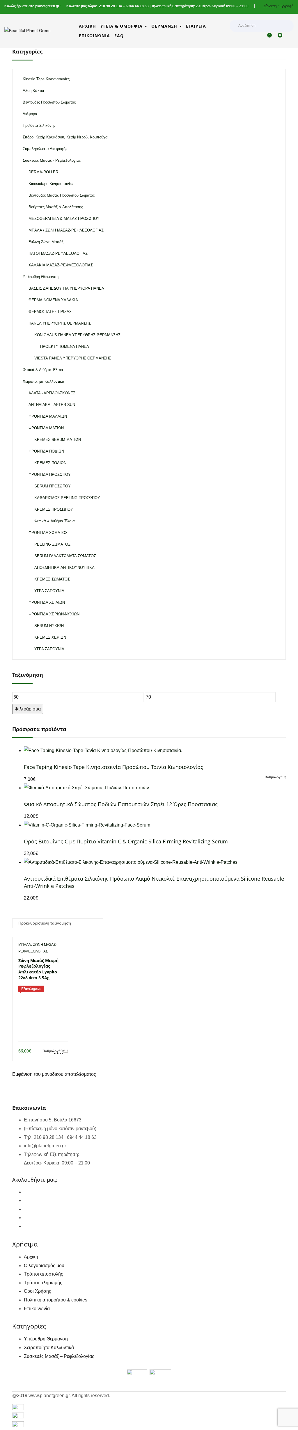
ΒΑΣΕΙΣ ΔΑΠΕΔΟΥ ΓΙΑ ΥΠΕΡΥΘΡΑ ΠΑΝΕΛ (66, 288)
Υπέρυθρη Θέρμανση (40, 277)
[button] (278, 38)
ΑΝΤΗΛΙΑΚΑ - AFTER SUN (52, 405)
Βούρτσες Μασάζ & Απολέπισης (56, 207)
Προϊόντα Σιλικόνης (39, 125)
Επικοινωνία (94, 35)
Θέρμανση (165, 26)
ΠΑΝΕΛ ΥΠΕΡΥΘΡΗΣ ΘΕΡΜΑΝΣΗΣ (60, 323)
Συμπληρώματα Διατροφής (45, 149)
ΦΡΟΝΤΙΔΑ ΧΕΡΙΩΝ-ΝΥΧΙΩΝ (54, 614)
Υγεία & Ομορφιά (122, 26)
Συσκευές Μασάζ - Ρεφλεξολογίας (52, 160)
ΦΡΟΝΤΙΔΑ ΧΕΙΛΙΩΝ (47, 602)
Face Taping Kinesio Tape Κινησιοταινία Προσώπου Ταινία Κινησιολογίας (113, 766)
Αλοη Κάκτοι (33, 90)
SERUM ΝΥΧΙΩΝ (49, 626)
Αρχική (87, 26)
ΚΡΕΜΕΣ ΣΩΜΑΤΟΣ (52, 579)
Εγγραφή (286, 6)
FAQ (119, 35)
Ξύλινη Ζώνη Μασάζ (46, 242)
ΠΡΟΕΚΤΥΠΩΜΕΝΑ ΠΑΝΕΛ (64, 346)
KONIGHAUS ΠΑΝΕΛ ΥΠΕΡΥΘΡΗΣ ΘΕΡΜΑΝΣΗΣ (77, 335)
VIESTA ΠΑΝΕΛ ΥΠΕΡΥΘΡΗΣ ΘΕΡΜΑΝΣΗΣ (72, 358)
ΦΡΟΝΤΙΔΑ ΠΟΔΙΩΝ (46, 451)
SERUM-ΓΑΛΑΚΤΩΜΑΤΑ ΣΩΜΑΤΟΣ (65, 556)
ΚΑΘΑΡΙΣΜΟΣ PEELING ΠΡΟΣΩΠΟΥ (67, 498)
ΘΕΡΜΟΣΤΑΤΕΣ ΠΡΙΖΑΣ (50, 311)
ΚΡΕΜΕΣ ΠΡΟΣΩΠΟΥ (53, 509)
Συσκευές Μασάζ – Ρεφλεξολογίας (59, 1356)
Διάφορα (30, 114)
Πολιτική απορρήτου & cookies (55, 1299)
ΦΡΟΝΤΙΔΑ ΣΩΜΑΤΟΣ (48, 532)
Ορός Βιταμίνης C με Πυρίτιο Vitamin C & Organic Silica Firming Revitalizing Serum (126, 841)
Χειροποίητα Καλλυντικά (43, 381)
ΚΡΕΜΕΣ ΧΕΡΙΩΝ (50, 637)
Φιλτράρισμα (28, 708)
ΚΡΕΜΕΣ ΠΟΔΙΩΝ (50, 463)
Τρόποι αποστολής (43, 1273)
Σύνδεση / (271, 6)
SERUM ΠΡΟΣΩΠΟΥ (52, 486)
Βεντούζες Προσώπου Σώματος (49, 102)
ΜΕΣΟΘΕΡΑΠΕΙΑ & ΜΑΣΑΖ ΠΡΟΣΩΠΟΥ (64, 218)
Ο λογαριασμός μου (44, 1265)
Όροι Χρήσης (37, 1291)
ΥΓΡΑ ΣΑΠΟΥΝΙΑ (49, 591)
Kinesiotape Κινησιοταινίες (51, 183)
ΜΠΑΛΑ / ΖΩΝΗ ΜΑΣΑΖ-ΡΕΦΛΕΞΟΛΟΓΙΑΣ (66, 230)
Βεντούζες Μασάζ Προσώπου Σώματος (62, 195)
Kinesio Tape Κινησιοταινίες (46, 79)
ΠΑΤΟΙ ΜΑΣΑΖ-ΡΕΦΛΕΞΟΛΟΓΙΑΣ (58, 253)
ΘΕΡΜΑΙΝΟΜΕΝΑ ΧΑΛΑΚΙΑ (53, 300)
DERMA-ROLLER (43, 172)
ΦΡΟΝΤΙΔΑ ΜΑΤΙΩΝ (46, 428)
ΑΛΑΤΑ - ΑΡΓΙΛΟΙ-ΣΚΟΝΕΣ (52, 393)
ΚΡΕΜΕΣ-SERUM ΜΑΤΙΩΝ (57, 439)
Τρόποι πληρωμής (43, 1282)
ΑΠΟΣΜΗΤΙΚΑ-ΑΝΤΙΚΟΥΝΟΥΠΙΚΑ (64, 567)
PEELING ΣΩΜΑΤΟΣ (52, 544)
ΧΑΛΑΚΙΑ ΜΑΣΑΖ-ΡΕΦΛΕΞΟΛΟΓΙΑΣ (61, 265)
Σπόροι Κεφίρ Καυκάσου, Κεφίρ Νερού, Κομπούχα (65, 137)
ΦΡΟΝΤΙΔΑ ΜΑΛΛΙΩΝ (48, 416)
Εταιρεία (196, 26)
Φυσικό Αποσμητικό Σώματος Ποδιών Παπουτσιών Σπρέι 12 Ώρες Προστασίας (121, 804)
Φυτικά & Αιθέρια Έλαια (43, 370)
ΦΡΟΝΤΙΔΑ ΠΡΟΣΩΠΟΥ (50, 474)
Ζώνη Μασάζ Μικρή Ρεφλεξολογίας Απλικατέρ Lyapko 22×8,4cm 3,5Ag (38, 969)
